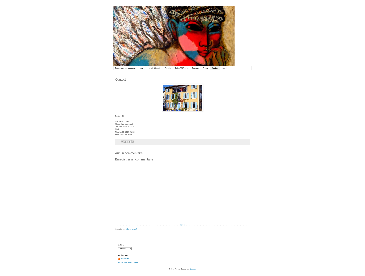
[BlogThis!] (124, 141)
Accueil (224, 68)
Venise (142, 68)
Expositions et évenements (125, 68)
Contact (215, 68)
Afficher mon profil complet (128, 262)
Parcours (195, 68)
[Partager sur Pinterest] (132, 141)
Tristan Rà (124, 259)
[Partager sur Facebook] (130, 141)
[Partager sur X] (127, 141)
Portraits (168, 68)
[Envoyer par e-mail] (122, 141)
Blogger (193, 269)
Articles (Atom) (131, 229)
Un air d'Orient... (155, 68)
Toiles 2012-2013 (181, 68)
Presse (205, 68)
